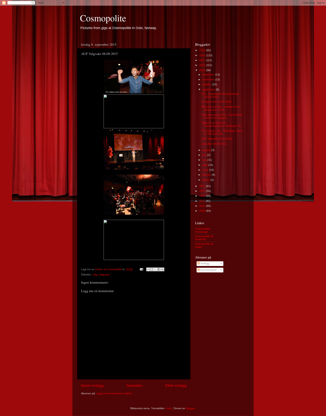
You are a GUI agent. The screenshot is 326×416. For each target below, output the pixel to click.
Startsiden (134, 386)
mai (204, 159)
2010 (202, 206)
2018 (202, 55)
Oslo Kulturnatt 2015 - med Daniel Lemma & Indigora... (221, 116)
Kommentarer (208, 269)
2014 (202, 186)
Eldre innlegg (176, 386)
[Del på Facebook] (159, 269)
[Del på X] (155, 269)
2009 (202, 210)
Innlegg (204, 263)
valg (94, 274)
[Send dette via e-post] (148, 269)
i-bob (169, 408)
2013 (202, 191)
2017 (202, 60)
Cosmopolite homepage (202, 230)
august (206, 150)
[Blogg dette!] (152, 269)
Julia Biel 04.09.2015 (213, 143)
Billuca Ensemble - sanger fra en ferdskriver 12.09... (220, 108)
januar (206, 179)
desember (208, 74)
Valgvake (104, 274)
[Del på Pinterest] (162, 269)
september (209, 89)
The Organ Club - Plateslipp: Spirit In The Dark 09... (221, 132)
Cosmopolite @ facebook (204, 238)
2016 (202, 65)
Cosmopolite (103, 18)
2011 (202, 201)
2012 (202, 196)
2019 (202, 50)
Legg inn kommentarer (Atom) (114, 393)
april (205, 165)
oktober (207, 84)
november (208, 79)
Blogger (190, 408)
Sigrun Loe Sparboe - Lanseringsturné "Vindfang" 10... (222, 124)
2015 (202, 70)
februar (207, 174)
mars (205, 169)
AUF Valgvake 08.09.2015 (217, 138)
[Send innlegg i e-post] (141, 269)
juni (204, 155)
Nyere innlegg (92, 386)
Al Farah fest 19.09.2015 (216, 101)
